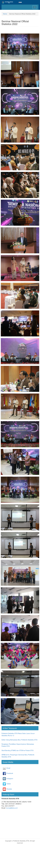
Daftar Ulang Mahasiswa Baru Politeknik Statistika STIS (19, 740)
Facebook (8, 773)
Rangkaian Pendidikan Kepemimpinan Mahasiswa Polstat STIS (18, 745)
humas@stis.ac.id (11, 808)
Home (5, 14)
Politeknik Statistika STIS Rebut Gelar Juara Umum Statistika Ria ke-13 (18, 734)
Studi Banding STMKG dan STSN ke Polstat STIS (17, 750)
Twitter (8, 784)
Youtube (8, 789)
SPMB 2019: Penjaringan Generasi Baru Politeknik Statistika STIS (18, 756)
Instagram (8, 778)
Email (8, 768)
